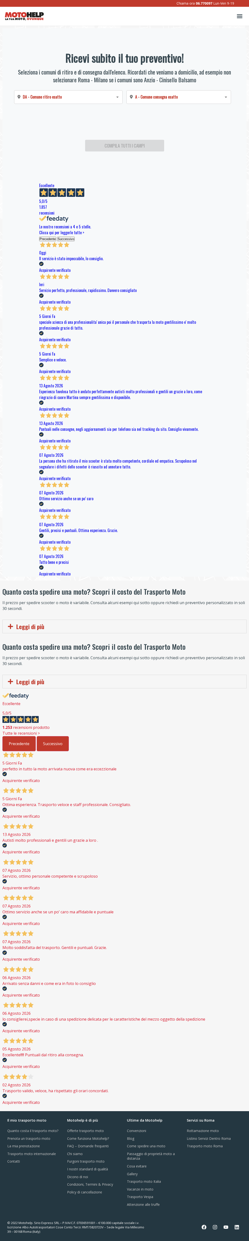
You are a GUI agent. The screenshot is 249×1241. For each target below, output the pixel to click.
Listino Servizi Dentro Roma (209, 1138)
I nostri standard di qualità (87, 1169)
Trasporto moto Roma (205, 1146)
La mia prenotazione (23, 1146)
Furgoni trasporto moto (86, 1161)
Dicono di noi (77, 1176)
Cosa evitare (137, 1166)
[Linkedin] (237, 1227)
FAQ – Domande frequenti (88, 1146)
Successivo (52, 743)
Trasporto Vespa (140, 1196)
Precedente (19, 743)
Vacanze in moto (140, 1189)
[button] (239, 16)
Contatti (13, 1161)
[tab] (124, 626)
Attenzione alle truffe (143, 1204)
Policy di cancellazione (84, 1192)
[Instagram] (215, 1227)
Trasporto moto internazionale (31, 1153)
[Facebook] (204, 1227)
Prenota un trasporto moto (28, 1138)
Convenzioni (136, 1130)
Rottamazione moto (203, 1130)
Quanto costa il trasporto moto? (32, 1130)
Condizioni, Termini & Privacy (90, 1184)
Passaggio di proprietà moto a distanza (151, 1156)
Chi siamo (75, 1153)
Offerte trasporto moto (85, 1130)
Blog (130, 1138)
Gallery (132, 1174)
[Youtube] (226, 1227)
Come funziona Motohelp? (88, 1138)
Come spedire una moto (146, 1146)
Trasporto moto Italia (144, 1181)
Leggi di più (30, 626)
